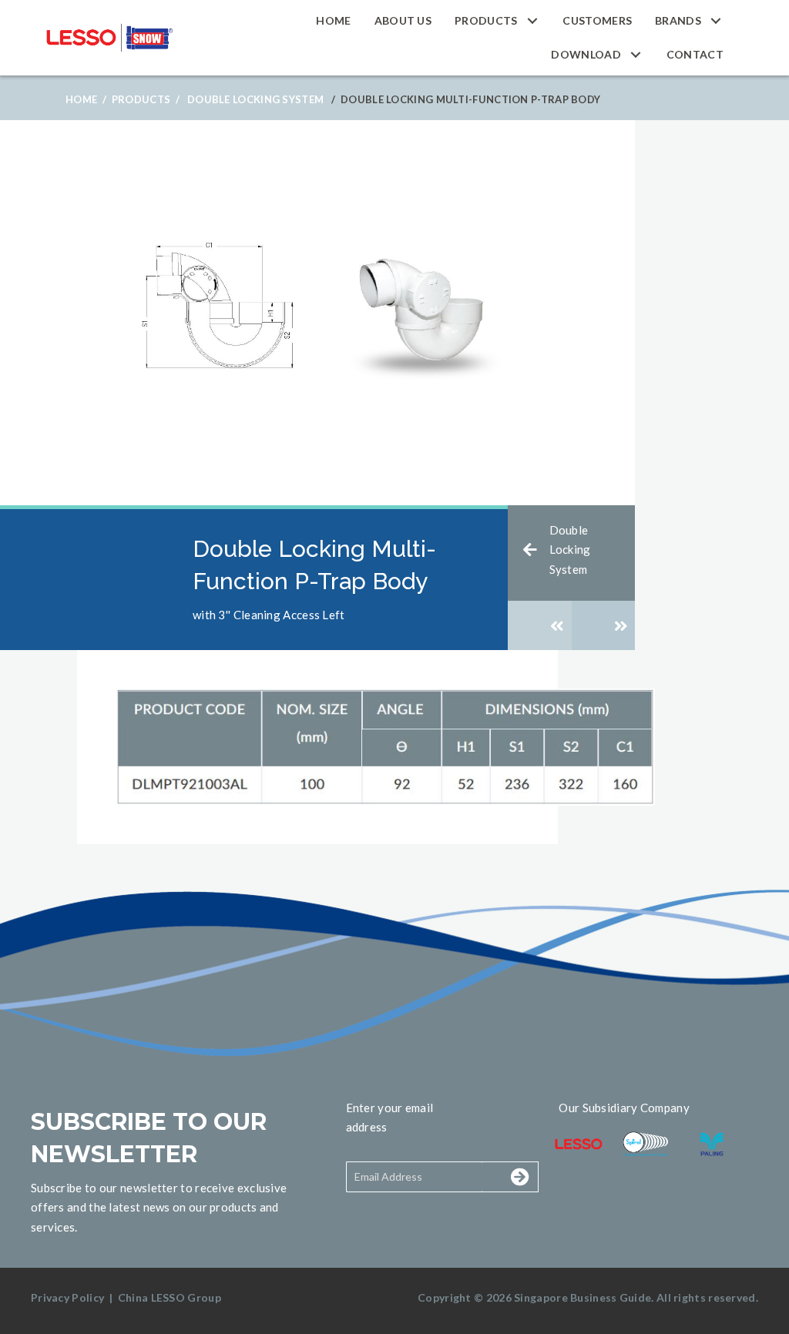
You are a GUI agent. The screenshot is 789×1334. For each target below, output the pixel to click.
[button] (532, 20)
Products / (146, 99)
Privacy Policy (67, 1297)
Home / (85, 99)
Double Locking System (255, 99)
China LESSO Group (169, 1297)
